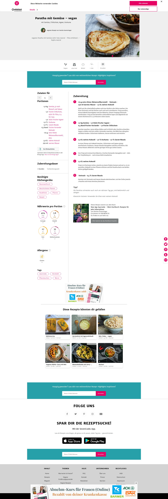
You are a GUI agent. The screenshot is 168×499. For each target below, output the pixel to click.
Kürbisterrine (50, 336)
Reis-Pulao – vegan (105, 336)
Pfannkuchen (44, 278)
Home (47, 473)
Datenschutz (121, 477)
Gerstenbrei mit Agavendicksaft (82, 336)
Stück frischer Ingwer (56, 120)
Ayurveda (43, 274)
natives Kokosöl (54, 141)
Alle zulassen (143, 3)
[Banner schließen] (161, 1)
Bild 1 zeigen (112, 56)
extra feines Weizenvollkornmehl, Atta (56, 135)
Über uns (102, 473)
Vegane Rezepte (65, 483)
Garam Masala (54, 125)
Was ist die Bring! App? (52, 154)
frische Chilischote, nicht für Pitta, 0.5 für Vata (55, 114)
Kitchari (101, 364)
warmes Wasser (54, 143)
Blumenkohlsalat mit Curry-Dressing (81, 365)
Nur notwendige (143, 9)
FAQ (84, 473)
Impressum (121, 481)
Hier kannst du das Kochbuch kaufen (104, 221)
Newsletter (84, 481)
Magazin (47, 481)
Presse (102, 477)
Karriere (102, 481)
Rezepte (47, 477)
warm (57, 278)
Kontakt (84, 477)
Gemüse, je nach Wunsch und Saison (55, 108)
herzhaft (55, 274)
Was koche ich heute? (65, 473)
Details (32, 10)
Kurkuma (52, 122)
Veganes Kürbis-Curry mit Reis (56, 364)
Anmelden (101, 82)
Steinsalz (52, 130)
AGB (121, 473)
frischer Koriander (55, 127)
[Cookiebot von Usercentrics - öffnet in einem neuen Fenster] (16, 10)
